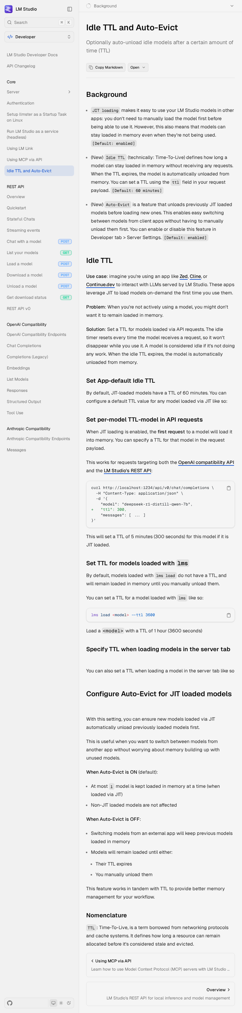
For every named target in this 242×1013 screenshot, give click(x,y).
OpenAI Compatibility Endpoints (36, 334)
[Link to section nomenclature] (131, 916)
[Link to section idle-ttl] (117, 261)
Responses (17, 390)
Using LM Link (20, 148)
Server (13, 91)
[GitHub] (9, 1003)
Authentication (20, 103)
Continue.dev (100, 284)
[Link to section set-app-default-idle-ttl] (160, 381)
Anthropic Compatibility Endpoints (38, 438)
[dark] (69, 1003)
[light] (61, 1003)
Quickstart (16, 207)
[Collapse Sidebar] (69, 9)
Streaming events (23, 230)
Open (134, 67)
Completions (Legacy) (27, 356)
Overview (16, 196)
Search (42, 22)
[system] (53, 1003)
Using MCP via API (24, 159)
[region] (160, 504)
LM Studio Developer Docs (32, 54)
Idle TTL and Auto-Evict (29, 170)
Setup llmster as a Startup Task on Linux (37, 117)
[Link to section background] (132, 95)
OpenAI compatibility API (206, 462)
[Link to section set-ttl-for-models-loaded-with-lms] (194, 564)
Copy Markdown (109, 67)
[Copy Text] (228, 488)
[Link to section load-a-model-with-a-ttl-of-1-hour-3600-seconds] (207, 631)
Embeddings (18, 368)
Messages (16, 449)
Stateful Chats (21, 219)
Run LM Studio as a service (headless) (32, 134)
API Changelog (21, 66)
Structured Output (24, 401)
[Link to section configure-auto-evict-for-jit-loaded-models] (91, 704)
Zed (184, 276)
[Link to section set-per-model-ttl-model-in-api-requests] (207, 420)
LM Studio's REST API (127, 470)
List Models (17, 379)
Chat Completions (24, 345)
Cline (195, 276)
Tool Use (15, 412)
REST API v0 (18, 308)
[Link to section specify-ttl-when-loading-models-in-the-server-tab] (91, 659)
